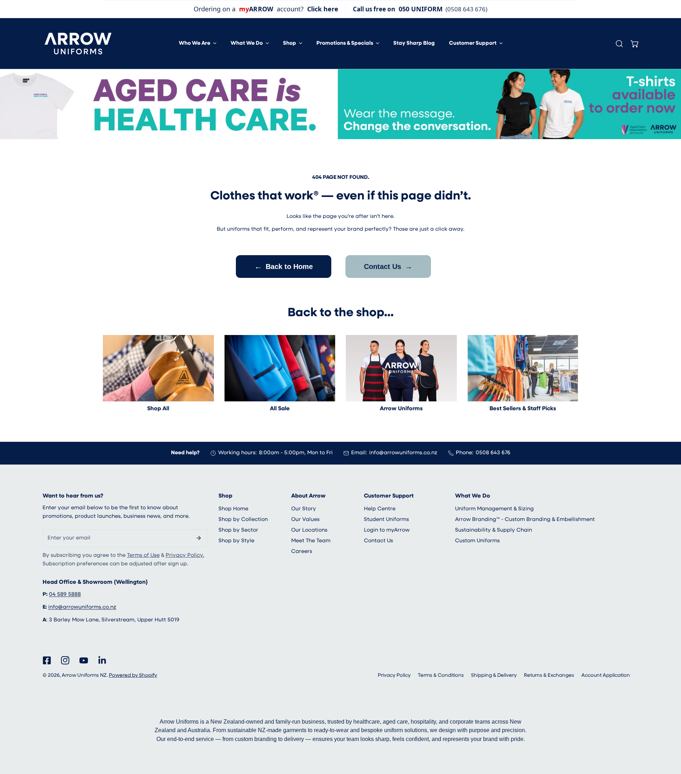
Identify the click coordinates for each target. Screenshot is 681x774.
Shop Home (233, 509)
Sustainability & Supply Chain (493, 530)
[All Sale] (280, 368)
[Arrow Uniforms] (401, 368)
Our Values (305, 519)
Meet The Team (311, 541)
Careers (301, 551)
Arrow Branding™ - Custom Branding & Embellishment (525, 519)
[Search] (619, 43)
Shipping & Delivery (494, 675)
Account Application (605, 675)
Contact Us (388, 266)
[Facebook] (47, 660)
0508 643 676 (493, 453)
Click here (322, 9)
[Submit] (198, 538)
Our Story (303, 509)
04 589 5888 (65, 594)
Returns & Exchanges (549, 675)
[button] (197, 43)
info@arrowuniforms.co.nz (403, 453)
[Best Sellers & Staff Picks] (522, 368)
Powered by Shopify (133, 675)
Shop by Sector (238, 530)
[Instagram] (65, 660)
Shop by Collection (243, 519)
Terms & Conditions (441, 675)
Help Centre (379, 509)
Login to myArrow (387, 530)
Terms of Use (143, 555)
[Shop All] (158, 368)
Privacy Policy (394, 675)
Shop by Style (236, 541)
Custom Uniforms (477, 541)
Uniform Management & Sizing (494, 509)
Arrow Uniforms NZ (84, 675)
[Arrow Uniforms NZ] (78, 43)
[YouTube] (83, 660)
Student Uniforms (386, 519)
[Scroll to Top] (668, 736)
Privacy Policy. (185, 555)
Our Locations (309, 530)
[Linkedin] (102, 660)
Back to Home (283, 266)
